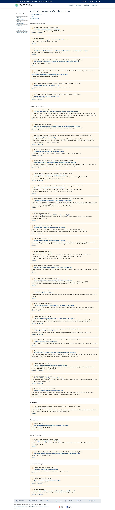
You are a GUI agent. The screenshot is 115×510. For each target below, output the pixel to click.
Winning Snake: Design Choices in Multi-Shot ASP (47, 29)
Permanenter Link (69, 501)
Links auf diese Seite (20, 501)
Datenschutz (16, 506)
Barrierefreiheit (17, 509)
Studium (78, 5)
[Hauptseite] (24, 5)
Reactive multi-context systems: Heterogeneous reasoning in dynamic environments (56, 61)
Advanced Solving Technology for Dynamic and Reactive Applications (50, 74)
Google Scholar (35, 18)
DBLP (32, 16)
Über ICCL (71, 5)
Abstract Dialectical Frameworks (43, 408)
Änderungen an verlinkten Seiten (35, 501)
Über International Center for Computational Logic (32, 506)
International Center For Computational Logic (42, 1)
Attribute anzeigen (92, 501)
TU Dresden (18, 1)
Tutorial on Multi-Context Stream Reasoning (46, 469)
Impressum (46, 506)
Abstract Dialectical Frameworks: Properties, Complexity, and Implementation (55, 491)
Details (34, 32)
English (83, 1)
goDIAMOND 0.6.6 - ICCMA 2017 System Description (47, 480)
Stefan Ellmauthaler (36, 14)
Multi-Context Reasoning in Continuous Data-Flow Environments (51, 40)
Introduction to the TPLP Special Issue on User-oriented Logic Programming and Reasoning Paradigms (61, 51)
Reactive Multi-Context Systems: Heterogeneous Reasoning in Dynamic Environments (57, 453)
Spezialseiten (50, 501)
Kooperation (95, 5)
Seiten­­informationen (80, 501)
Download (40, 32)
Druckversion (59, 501)
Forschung (86, 5)
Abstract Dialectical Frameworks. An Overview (46, 85)
